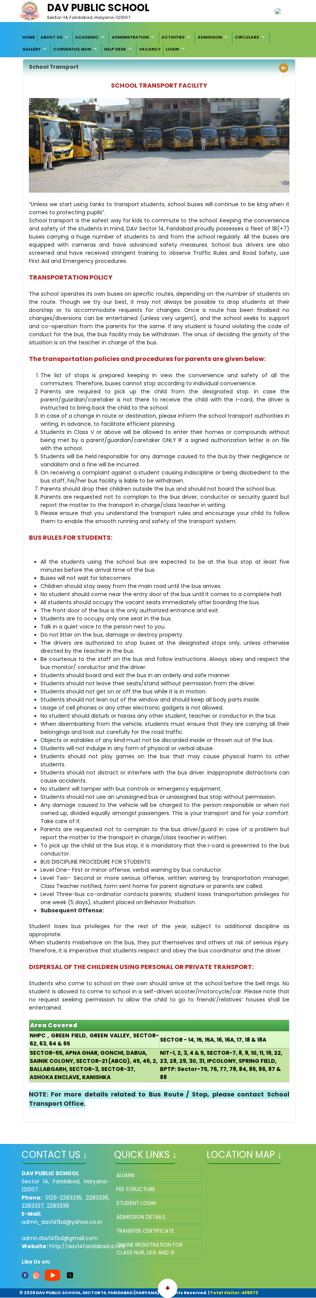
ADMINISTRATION (130, 37)
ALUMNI (125, 1175)
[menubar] (158, 43)
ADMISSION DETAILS (140, 1217)
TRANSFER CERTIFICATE (145, 1231)
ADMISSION (210, 37)
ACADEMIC (87, 37)
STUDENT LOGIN (136, 1203)
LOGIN (172, 49)
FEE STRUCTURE (135, 1189)
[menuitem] (29, 37)
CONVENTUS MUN (72, 49)
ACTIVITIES (173, 37)
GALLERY (31, 49)
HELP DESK (115, 49)
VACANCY (150, 49)
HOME (28, 37)
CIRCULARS (247, 37)
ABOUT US (51, 37)
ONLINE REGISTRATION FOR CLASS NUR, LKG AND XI (149, 1248)
